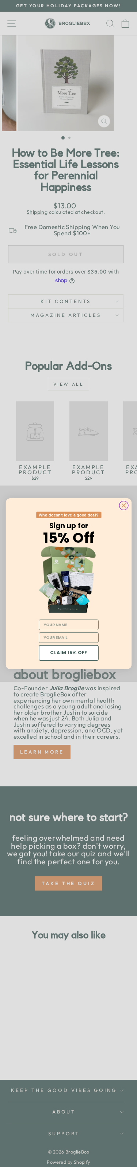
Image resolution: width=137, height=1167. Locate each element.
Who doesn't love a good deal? (68, 515)
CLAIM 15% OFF (68, 652)
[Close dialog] (123, 505)
